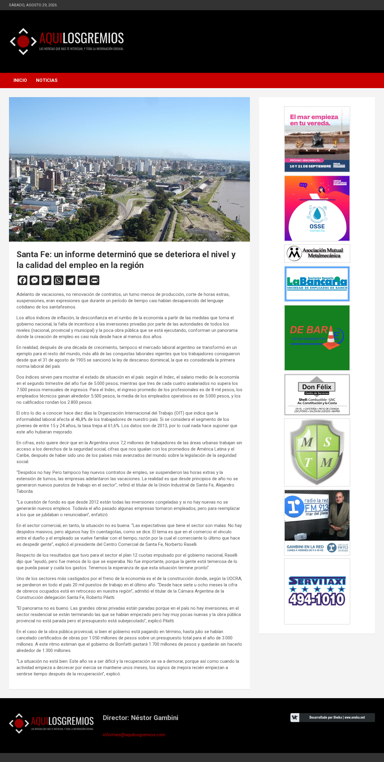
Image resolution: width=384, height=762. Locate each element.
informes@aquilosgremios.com (134, 734)
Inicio (20, 80)
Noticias (47, 80)
